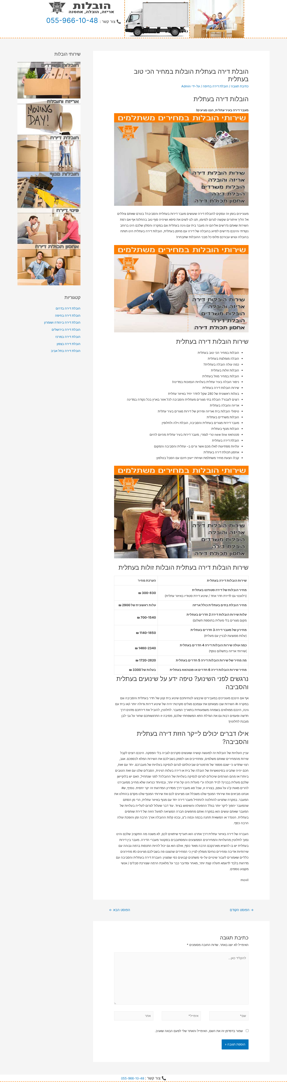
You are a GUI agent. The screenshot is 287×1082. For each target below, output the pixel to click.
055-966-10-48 (72, 20)
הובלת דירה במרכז (67, 337)
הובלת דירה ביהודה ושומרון (62, 322)
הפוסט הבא (119, 910)
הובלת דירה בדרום (68, 308)
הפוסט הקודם (242, 910)
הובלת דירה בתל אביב (65, 351)
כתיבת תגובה (240, 86)
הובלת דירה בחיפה (215, 86)
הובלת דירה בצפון (68, 344)
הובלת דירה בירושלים (66, 330)
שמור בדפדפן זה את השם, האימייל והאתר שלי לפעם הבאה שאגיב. (199, 1031)
